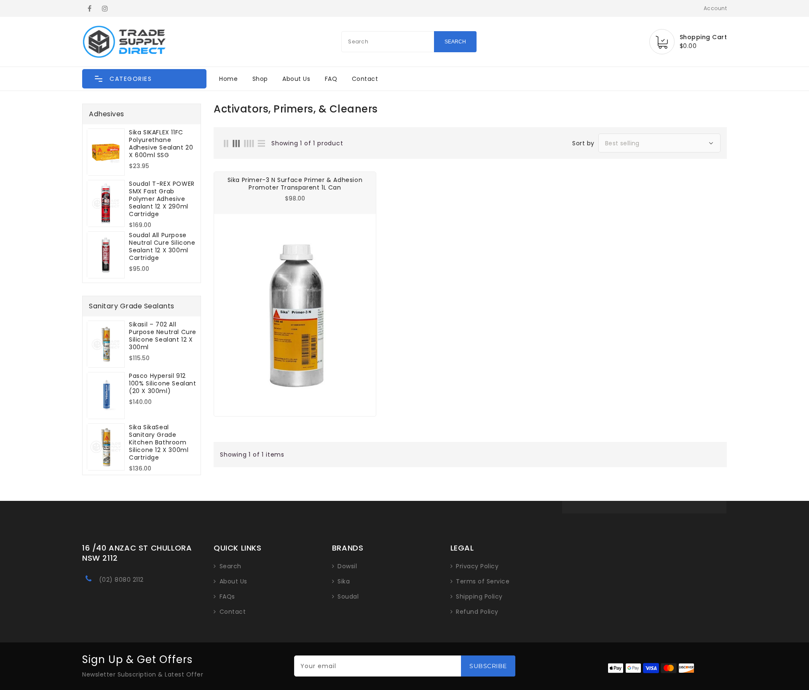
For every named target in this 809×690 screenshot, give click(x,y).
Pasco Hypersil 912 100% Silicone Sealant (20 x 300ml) (162, 383)
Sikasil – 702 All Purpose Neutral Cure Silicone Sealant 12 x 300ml (162, 336)
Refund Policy (477, 611)
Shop (260, 79)
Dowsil (347, 566)
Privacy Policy (477, 566)
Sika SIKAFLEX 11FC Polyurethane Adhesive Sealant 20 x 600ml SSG (161, 143)
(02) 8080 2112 (121, 579)
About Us (296, 79)
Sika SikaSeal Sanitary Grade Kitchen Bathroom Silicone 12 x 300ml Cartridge (158, 442)
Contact (365, 79)
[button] (144, 78)
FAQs (227, 596)
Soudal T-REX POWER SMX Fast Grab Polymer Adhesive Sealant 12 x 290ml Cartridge (162, 199)
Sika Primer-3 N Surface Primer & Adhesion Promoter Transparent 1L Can (295, 183)
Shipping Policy (479, 596)
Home (228, 79)
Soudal (348, 596)
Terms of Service (482, 581)
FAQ (331, 79)
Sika (344, 581)
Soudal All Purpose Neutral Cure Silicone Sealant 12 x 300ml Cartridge (162, 246)
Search (230, 566)
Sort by (583, 143)
